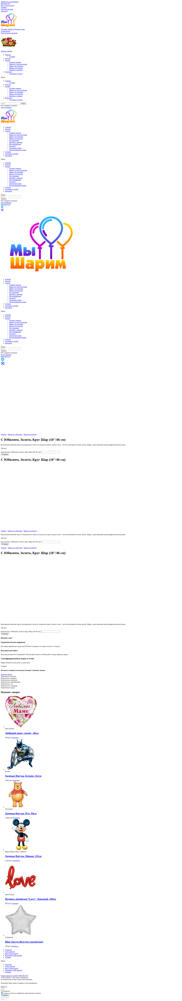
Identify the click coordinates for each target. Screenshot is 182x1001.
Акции (7, 60)
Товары (3, 434)
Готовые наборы (15, 62)
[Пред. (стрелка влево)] (2, 999)
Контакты (8, 72)
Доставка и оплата (16, 74)
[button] (5, 31)
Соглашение (5, 991)
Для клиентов (10, 952)
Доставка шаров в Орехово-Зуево (13, 29)
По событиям (14, 140)
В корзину (5, 454)
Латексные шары (15, 148)
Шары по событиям (15, 434)
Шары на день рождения (18, 64)
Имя (2, 987)
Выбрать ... (15, 946)
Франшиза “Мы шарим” (13, 955)
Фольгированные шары (17, 150)
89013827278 (5, 4)
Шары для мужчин (16, 68)
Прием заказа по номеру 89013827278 (14, 976)
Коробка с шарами (15, 70)
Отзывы (4, 7)
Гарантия (4, 11)
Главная (8, 55)
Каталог (8, 58)
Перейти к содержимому (10, 2)
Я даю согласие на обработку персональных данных (22, 993)
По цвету (12, 146)
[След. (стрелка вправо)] (4, 999)
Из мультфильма (15, 144)
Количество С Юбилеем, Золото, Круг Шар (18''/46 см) (20, 452)
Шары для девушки (16, 66)
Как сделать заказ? (7, 5)
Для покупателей (7, 9)
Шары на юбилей (30, 434)
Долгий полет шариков (9, 33)
